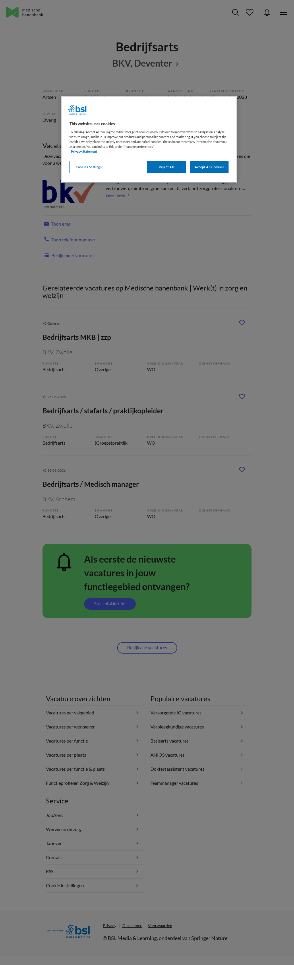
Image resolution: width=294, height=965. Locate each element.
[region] (149, 139)
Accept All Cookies (209, 167)
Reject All (166, 167)
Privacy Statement (84, 151)
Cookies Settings (89, 167)
